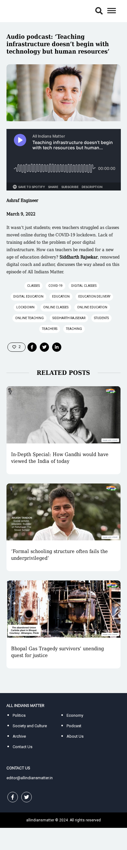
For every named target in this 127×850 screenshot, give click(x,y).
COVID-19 (55, 285)
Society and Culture (30, 726)
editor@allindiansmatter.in (29, 778)
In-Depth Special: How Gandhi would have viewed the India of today (60, 457)
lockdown (25, 307)
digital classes (83, 285)
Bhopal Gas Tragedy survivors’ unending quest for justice (57, 652)
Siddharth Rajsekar (68, 318)
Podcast (74, 726)
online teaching (29, 318)
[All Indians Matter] (25, 11)
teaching (74, 329)
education (61, 296)
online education (92, 307)
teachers (49, 329)
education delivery (94, 296)
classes (33, 285)
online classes (55, 307)
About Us (75, 736)
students (101, 318)
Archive (19, 736)
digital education (28, 296)
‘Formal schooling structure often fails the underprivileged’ (59, 554)
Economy (75, 715)
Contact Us (22, 746)
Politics (19, 715)
